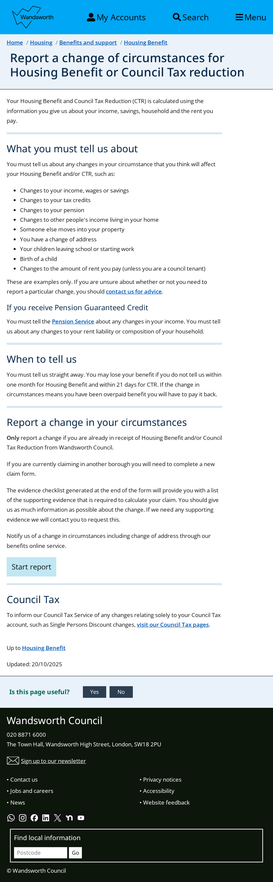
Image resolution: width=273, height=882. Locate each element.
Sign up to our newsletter (53, 761)
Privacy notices (162, 779)
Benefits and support (88, 42)
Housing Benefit (145, 42)
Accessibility (158, 791)
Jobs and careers (31, 791)
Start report (31, 566)
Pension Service (73, 321)
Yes (94, 691)
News (17, 802)
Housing (41, 42)
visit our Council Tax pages (173, 624)
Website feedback (166, 802)
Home (15, 42)
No (121, 691)
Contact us (24, 779)
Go (75, 852)
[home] (33, 16)
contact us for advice (134, 291)
